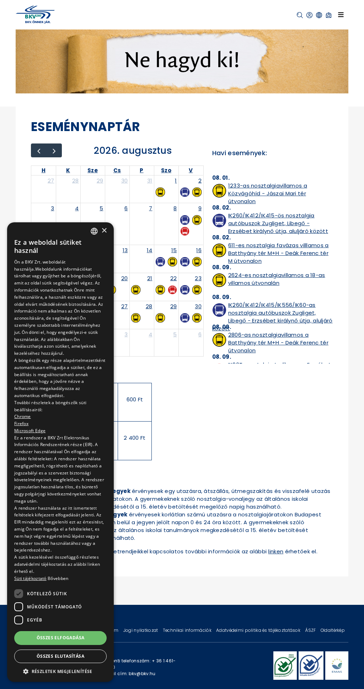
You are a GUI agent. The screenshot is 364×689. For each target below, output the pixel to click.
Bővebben (58, 578)
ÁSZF (311, 630)
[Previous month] (39, 150)
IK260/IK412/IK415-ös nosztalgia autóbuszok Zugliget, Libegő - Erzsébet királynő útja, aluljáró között (278, 223)
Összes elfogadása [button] (61, 638)
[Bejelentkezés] (309, 15)
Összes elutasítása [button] (60, 656)
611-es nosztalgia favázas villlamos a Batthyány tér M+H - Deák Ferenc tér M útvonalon (278, 253)
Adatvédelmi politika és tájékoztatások (258, 630)
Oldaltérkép (333, 630)
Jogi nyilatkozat (141, 630)
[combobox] (94, 231)
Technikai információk (188, 630)
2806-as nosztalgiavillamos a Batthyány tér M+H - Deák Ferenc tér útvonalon (278, 342)
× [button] (104, 230)
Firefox (21, 424)
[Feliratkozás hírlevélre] (328, 15)
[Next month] (54, 150)
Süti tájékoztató (30, 578)
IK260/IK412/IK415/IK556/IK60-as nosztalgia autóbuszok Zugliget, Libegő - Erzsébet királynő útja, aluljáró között (272, 316)
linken (275, 551)
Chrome (22, 416)
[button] (300, 15)
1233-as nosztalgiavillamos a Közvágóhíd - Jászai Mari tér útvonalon (267, 193)
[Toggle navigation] (340, 15)
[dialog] (60, 452)
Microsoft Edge (30, 431)
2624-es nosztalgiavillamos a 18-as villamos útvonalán (276, 279)
